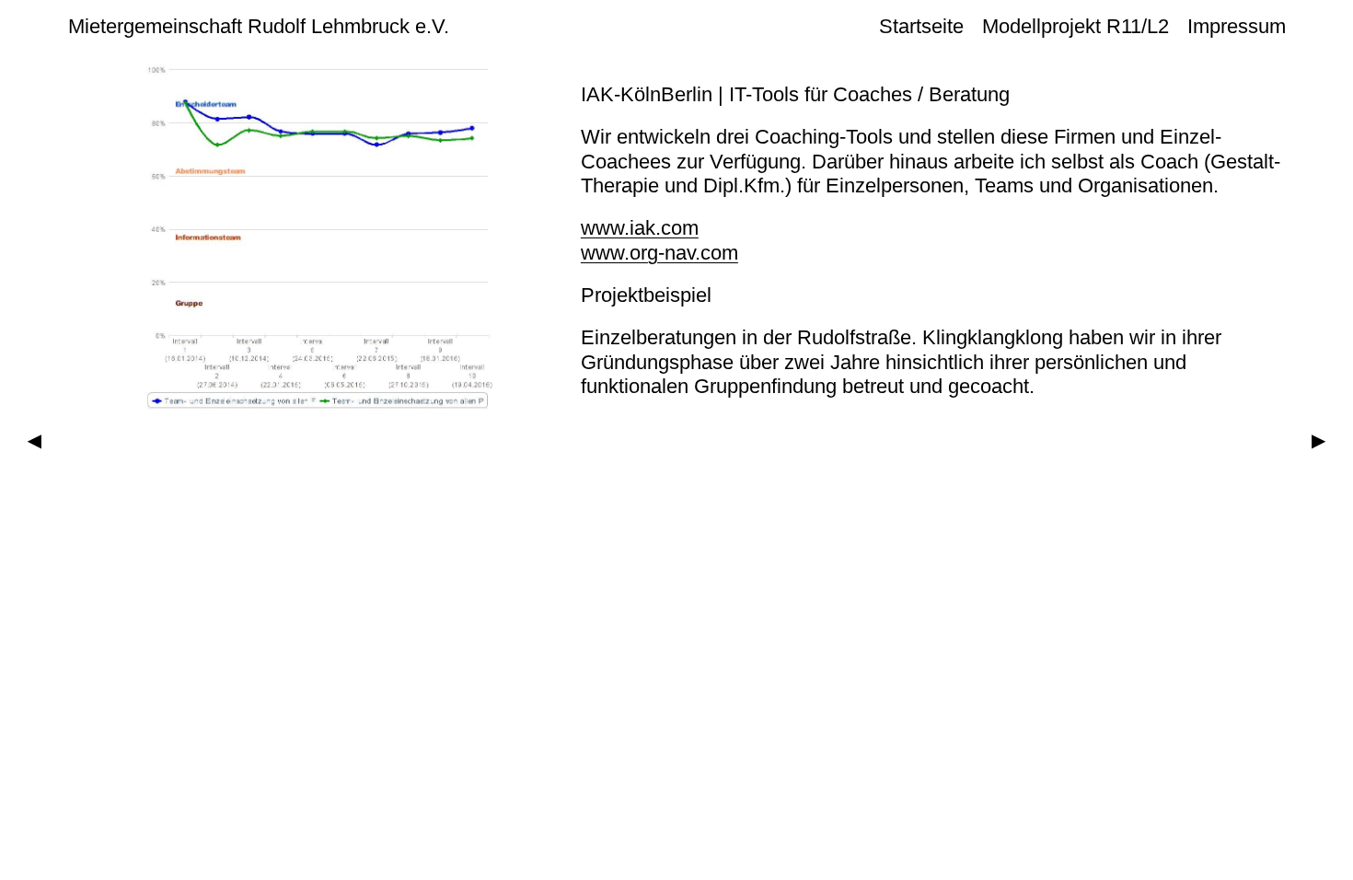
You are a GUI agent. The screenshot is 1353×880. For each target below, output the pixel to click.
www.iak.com (640, 227)
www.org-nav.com (659, 252)
